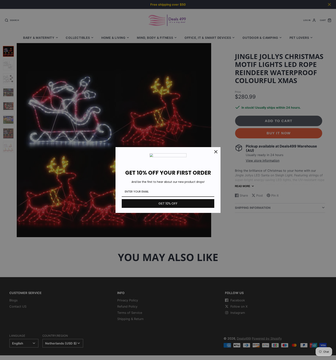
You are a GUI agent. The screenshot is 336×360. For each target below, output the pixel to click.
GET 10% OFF (168, 203)
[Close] (215, 151)
